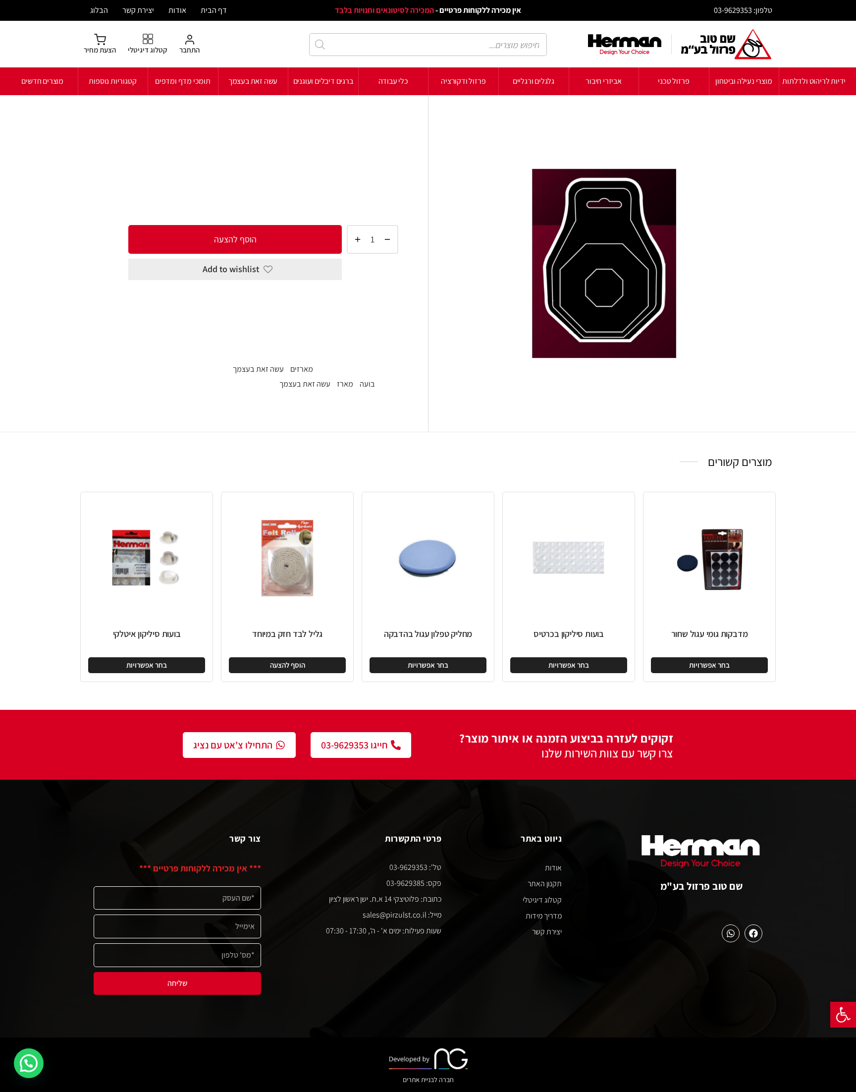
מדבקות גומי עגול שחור (709, 633)
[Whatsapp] (731, 933)
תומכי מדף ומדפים (183, 81)
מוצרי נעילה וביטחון (743, 81)
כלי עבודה (393, 81)
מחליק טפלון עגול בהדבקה (428, 633)
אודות (177, 9)
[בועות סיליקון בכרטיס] (569, 558)
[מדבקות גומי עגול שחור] (709, 558)
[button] (843, 1015)
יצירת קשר (138, 9)
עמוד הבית (382, 126)
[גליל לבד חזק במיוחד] (287, 558)
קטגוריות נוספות (112, 81)
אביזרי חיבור (604, 81)
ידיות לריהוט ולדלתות (814, 81)
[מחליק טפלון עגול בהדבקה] (428, 558)
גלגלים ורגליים (533, 81)
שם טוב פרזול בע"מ (701, 886)
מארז (345, 383)
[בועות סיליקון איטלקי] (147, 558)
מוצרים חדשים (42, 81)
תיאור (388, 302)
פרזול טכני (673, 81)
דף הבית (214, 9)
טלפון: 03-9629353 (743, 9)
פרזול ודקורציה (463, 81)
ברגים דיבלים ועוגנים (323, 81)
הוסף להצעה (235, 238)
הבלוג (99, 9)
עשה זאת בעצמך (252, 81)
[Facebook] (753, 933)
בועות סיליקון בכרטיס (569, 633)
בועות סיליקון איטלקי (147, 633)
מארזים (286, 126)
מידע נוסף (379, 339)
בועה (367, 383)
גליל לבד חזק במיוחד (287, 633)
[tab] (263, 303)
